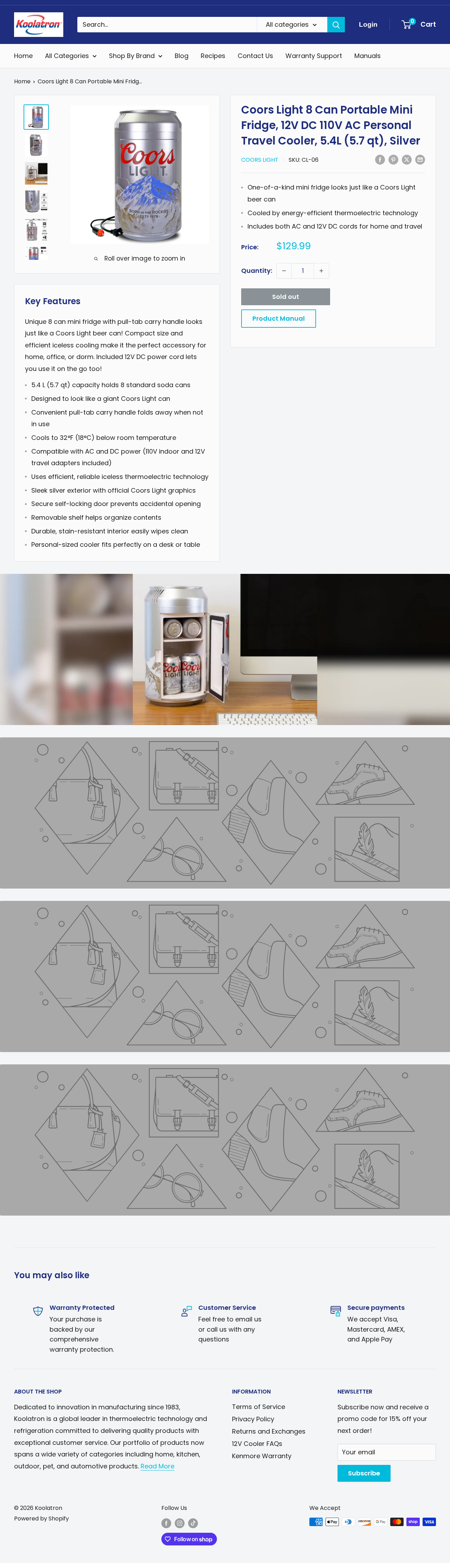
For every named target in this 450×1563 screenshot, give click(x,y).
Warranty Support (313, 55)
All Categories (67, 55)
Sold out (285, 296)
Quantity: (256, 270)
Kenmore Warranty (261, 1456)
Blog (181, 55)
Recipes (213, 55)
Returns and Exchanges (269, 1431)
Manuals (367, 55)
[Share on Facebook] (380, 159)
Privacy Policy (253, 1419)
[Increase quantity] (321, 270)
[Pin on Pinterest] (393, 159)
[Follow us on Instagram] (180, 1523)
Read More (157, 1466)
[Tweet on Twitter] (407, 159)
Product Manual (278, 318)
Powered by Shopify (41, 1518)
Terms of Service (258, 1406)
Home (23, 55)
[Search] (336, 24)
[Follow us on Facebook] (166, 1523)
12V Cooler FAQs (257, 1443)
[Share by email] (420, 159)
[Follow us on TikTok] (193, 1523)
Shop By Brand (132, 55)
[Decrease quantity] (284, 270)
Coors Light (259, 160)
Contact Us (255, 55)
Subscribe (364, 1473)
